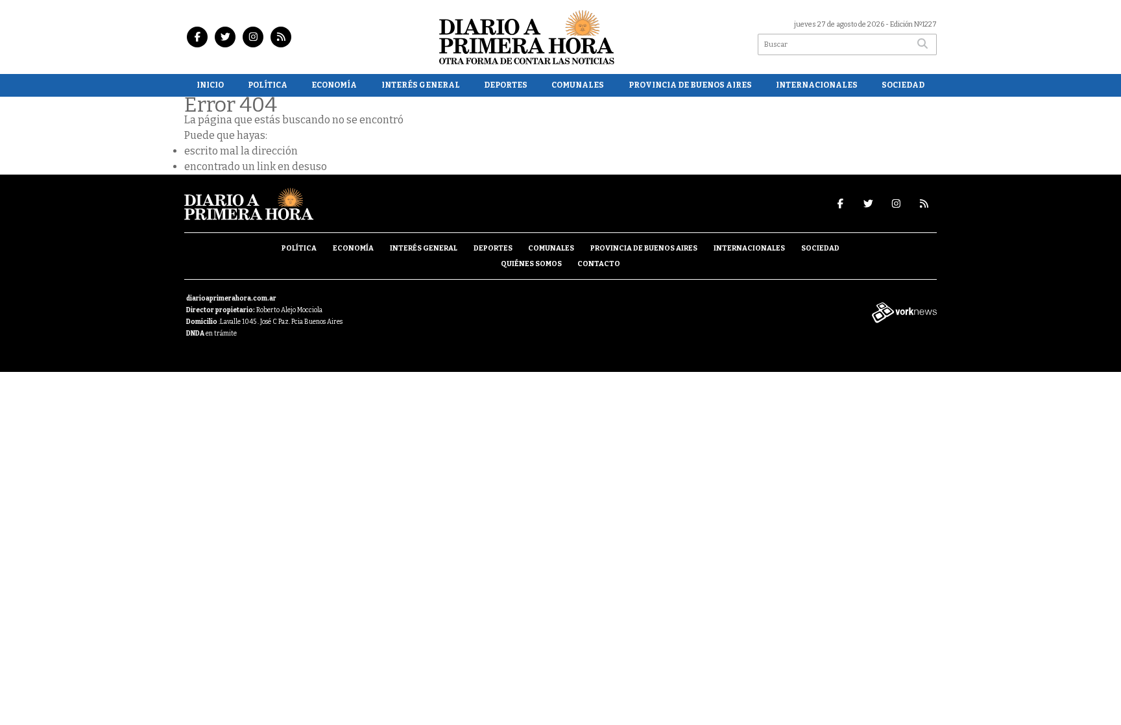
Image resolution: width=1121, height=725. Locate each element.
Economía (334, 85)
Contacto (598, 264)
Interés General (420, 85)
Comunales (577, 85)
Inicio (210, 85)
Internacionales (817, 85)
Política (267, 85)
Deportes (505, 85)
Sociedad (903, 85)
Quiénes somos (531, 264)
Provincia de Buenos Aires (690, 85)
